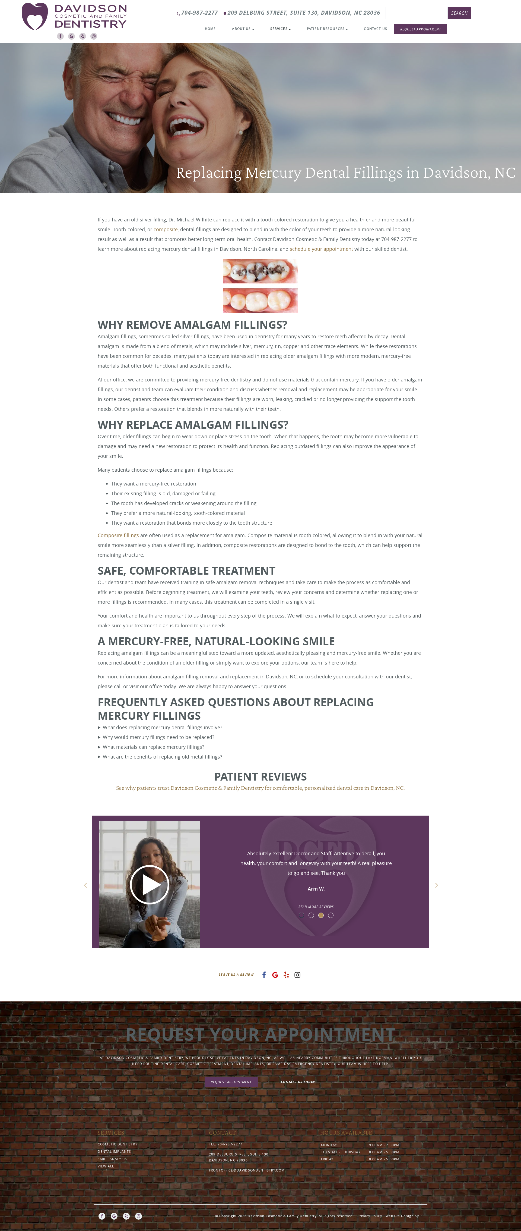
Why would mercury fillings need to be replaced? (158, 737)
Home (210, 28)
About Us (241, 28)
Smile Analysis (112, 1159)
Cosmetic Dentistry (118, 1144)
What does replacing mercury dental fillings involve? (162, 727)
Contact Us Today (298, 1082)
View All (106, 1166)
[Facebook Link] (61, 38)
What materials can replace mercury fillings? (153, 747)
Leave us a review (236, 974)
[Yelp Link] (84, 38)
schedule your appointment (321, 249)
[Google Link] (72, 38)
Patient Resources (326, 28)
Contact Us (375, 28)
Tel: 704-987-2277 (226, 1144)
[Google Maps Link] (275, 976)
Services (279, 28)
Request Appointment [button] (420, 29)
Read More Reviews (316, 906)
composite (166, 229)
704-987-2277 (199, 12)
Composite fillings (118, 535)
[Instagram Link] (95, 38)
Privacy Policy (369, 1216)
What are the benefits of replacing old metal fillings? (162, 756)
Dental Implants (114, 1151)
